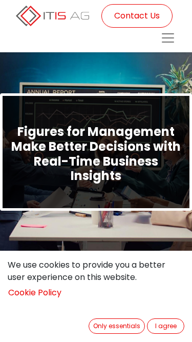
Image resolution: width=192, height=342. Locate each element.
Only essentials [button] (116, 325)
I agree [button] (166, 325)
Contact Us (137, 16)
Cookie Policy (34, 292)
